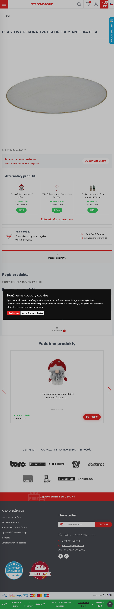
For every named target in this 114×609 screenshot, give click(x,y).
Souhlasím (13, 313)
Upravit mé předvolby (32, 313)
